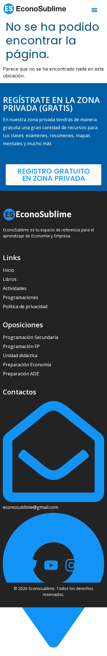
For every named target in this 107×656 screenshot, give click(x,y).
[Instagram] (71, 565)
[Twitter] (30, 565)
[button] (94, 10)
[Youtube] (51, 565)
